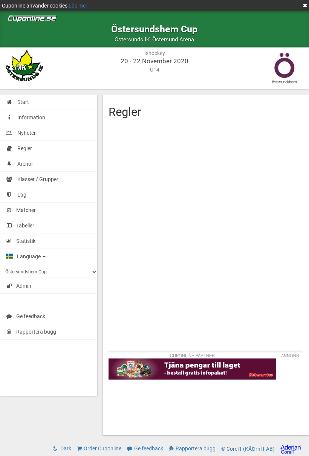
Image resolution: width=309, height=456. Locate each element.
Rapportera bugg (36, 332)
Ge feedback (30, 316)
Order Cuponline (102, 448)
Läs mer (78, 6)
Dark (65, 448)
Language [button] (29, 256)
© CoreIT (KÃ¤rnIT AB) (248, 449)
